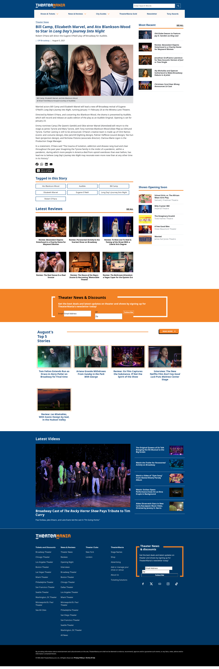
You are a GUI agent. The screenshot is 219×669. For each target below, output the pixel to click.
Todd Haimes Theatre (164, 218)
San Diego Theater (69, 615)
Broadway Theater (43, 552)
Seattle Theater (42, 592)
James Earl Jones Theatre (165, 239)
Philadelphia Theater (44, 582)
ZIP (96, 312)
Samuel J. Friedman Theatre (166, 200)
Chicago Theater (43, 557)
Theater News (42, 22)
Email (61, 313)
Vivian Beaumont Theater (165, 229)
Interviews (65, 567)
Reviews (64, 557)
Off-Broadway (44, 40)
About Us (115, 575)
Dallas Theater (67, 587)
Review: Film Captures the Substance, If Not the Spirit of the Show (127, 374)
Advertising (116, 562)
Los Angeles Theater (44, 562)
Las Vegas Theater (43, 572)
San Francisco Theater (45, 587)
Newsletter (152, 14)
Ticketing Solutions (119, 580)
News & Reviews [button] (75, 14)
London (89, 557)
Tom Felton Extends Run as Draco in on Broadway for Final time (54, 374)
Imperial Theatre (162, 208)
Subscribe (128, 312)
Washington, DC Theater (46, 597)
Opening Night (67, 562)
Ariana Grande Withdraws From (91, 374)
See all (180, 25)
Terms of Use (90, 658)
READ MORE (168, 331)
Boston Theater (42, 567)
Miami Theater (42, 577)
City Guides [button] (101, 14)
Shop (113, 557)
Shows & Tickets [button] (48, 14)
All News (64, 635)
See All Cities (41, 610)
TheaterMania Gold (128, 14)
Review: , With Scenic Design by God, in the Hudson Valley (54, 417)
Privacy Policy (79, 658)
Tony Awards (173, 14)
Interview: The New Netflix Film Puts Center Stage (165, 375)
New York (90, 552)
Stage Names (116, 552)
